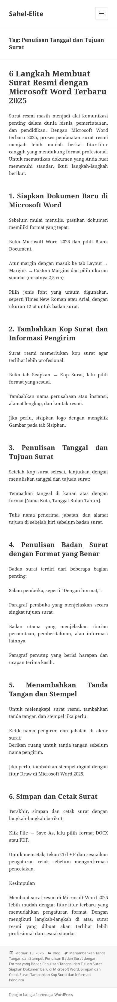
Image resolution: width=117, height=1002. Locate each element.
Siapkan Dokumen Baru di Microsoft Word (44, 969)
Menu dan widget (102, 19)
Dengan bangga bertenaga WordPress (41, 994)
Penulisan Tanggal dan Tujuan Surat (72, 963)
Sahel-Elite (26, 13)
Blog (56, 953)
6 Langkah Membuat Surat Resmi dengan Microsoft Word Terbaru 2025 (57, 87)
